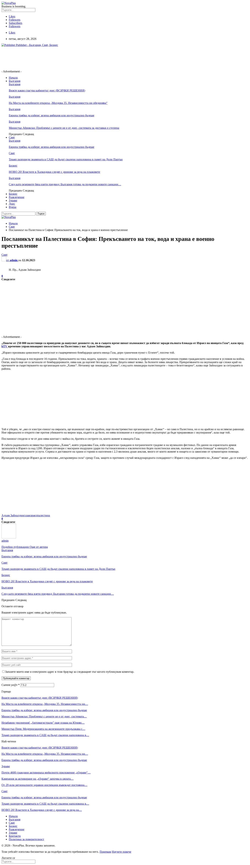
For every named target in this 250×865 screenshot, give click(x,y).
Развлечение (16, 197)
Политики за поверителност (26, 839)
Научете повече (121, 851)
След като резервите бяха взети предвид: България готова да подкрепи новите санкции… (65, 184)
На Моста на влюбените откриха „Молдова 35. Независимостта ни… (44, 704)
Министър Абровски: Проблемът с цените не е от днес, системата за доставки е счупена (64, 127)
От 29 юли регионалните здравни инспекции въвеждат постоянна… (44, 785)
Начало (13, 77)
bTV (4, 346)
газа (26, 515)
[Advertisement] (68, 58)
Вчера (12, 207)
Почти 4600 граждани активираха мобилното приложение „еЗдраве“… (46, 772)
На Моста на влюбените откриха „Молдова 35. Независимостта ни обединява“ (58, 102)
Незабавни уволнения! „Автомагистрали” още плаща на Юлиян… (43, 722)
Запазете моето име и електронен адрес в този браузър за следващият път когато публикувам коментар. (69, 671)
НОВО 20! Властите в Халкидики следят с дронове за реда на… (41, 809)
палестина (43, 515)
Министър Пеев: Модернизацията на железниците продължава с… (43, 728)
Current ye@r (10, 684)
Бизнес (13, 165)
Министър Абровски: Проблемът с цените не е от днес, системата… (44, 716)
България (14, 80)
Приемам (105, 851)
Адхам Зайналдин (12, 515)
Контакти (15, 836)
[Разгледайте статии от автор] (8, 537)
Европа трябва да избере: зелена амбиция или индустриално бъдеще (51, 115)
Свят (12, 137)
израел (33, 515)
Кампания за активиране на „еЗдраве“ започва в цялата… (37, 778)
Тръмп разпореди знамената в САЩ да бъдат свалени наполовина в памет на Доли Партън (66, 159)
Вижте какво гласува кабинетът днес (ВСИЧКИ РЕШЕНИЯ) (47, 90)
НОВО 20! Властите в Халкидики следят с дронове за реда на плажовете (54, 171)
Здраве (13, 200)
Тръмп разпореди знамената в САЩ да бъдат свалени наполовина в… (45, 735)
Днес (12, 203)
